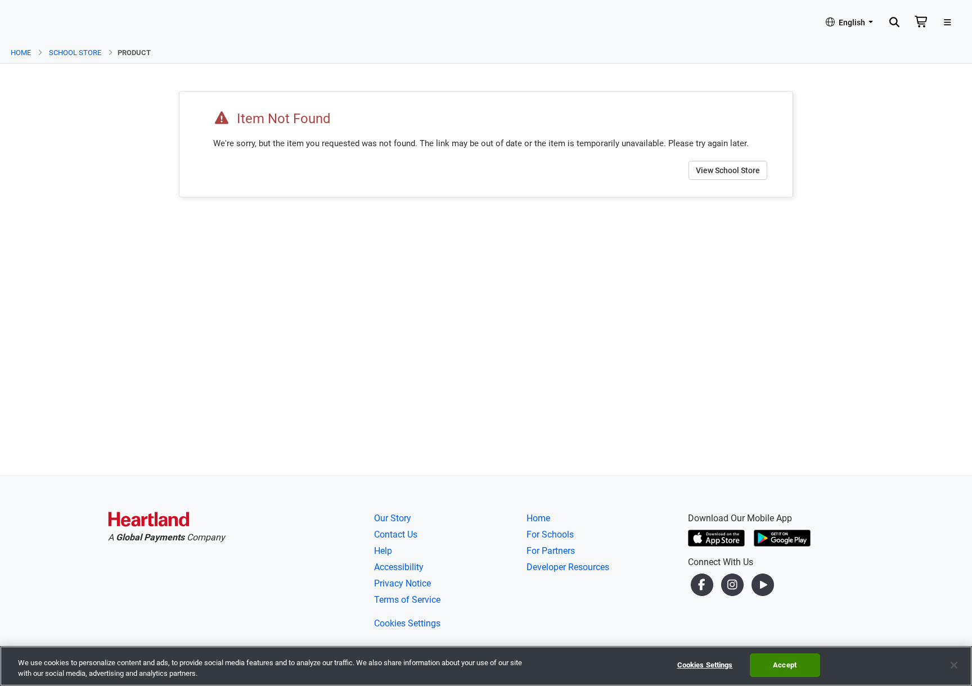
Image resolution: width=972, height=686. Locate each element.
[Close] (954, 665)
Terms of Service (407, 599)
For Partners (550, 550)
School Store (75, 52)
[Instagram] (733, 584)
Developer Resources (567, 567)
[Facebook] (703, 584)
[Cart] (921, 23)
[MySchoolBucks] (40, 22)
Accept (784, 665)
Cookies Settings (407, 623)
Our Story (392, 518)
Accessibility (399, 567)
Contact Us (395, 534)
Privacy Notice (402, 583)
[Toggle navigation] (947, 23)
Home (21, 52)
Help (383, 550)
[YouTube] (763, 584)
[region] (486, 666)
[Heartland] (149, 521)
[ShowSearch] (894, 23)
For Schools (550, 534)
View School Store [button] (728, 170)
